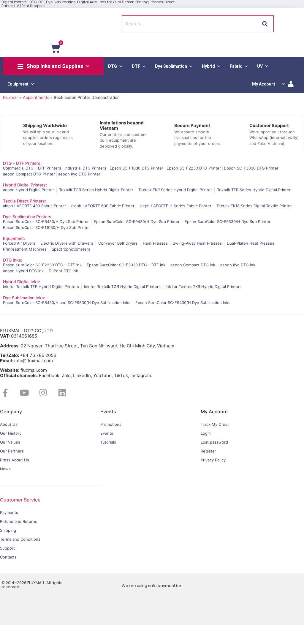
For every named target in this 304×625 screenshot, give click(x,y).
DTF (136, 66)
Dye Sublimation (171, 66)
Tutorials (108, 442)
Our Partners (12, 451)
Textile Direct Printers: (24, 200)
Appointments (36, 97)
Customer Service (20, 500)
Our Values (10, 442)
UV (260, 66)
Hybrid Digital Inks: (21, 281)
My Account (263, 84)
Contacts (8, 557)
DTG (112, 66)
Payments (9, 512)
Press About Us (14, 460)
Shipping (8, 530)
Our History (10, 433)
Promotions (110, 424)
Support (7, 548)
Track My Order (215, 424)
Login (206, 433)
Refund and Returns (18, 521)
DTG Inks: (12, 259)
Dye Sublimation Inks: (24, 297)
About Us (9, 424)
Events (106, 433)
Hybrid (208, 66)
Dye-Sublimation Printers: (28, 216)
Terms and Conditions (20, 539)
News (5, 468)
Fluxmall (10, 97)
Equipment (17, 84)
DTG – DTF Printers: (22, 163)
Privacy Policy (213, 460)
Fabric (236, 66)
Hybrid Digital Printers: (25, 184)
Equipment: (14, 238)
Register (208, 451)
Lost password (214, 442)
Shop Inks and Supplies (54, 66)
